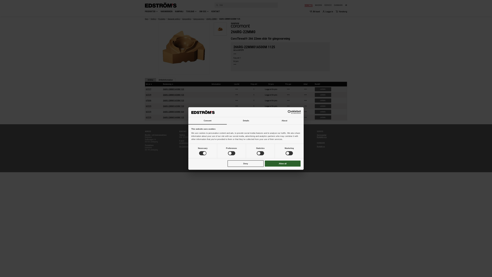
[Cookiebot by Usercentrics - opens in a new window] (289, 112)
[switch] (231, 153)
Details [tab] (246, 121)
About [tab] (284, 121)
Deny (245, 163)
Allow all (282, 163)
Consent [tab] (207, 121)
